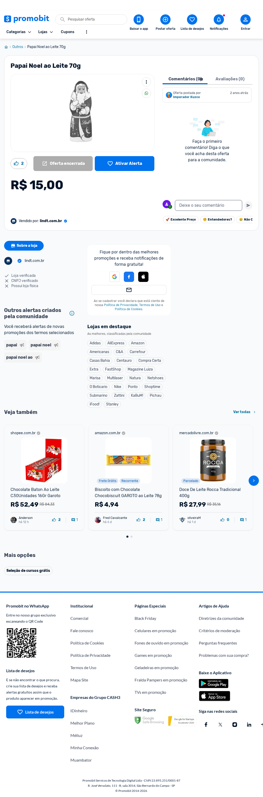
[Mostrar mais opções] (86, 32)
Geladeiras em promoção (157, 667)
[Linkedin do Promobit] (249, 724)
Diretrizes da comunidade (221, 618)
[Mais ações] (146, 82)
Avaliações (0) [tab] (230, 79)
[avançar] (254, 481)
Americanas (99, 352)
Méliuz (76, 735)
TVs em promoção (150, 692)
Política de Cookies (128, 309)
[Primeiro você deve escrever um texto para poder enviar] (248, 205)
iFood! (94, 404)
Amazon (137, 343)
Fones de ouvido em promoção (161, 642)
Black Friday (145, 618)
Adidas (95, 343)
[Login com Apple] (143, 277)
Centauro (124, 360)
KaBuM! (137, 395)
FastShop (113, 369)
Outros (17, 47)
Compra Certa (149, 360)
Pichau (155, 395)
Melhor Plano (82, 722)
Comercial (79, 618)
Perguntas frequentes (218, 642)
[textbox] (208, 205)
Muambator (81, 759)
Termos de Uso (150, 305)
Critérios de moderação (219, 630)
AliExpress (115, 343)
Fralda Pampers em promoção (161, 679)
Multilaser (115, 378)
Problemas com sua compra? (224, 655)
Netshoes (155, 378)
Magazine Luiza (140, 369)
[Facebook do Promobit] (206, 724)
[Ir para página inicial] (8, 47)
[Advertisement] (40, 380)
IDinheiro (78, 710)
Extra (94, 369)
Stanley (112, 404)
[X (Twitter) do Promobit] (220, 724)
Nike (117, 387)
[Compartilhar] (146, 93)
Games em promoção (153, 655)
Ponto (133, 387)
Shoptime (152, 387)
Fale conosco (81, 630)
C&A (119, 352)
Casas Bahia (100, 360)
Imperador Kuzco (186, 97)
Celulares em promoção (155, 630)
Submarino (98, 395)
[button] (143, 277)
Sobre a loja (27, 245)
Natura (135, 378)
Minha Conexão (84, 747)
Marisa (95, 378)
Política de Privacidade (121, 305)
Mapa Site (79, 679)
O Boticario (98, 387)
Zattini (119, 395)
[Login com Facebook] (129, 277)
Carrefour (137, 352)
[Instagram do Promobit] (235, 724)
